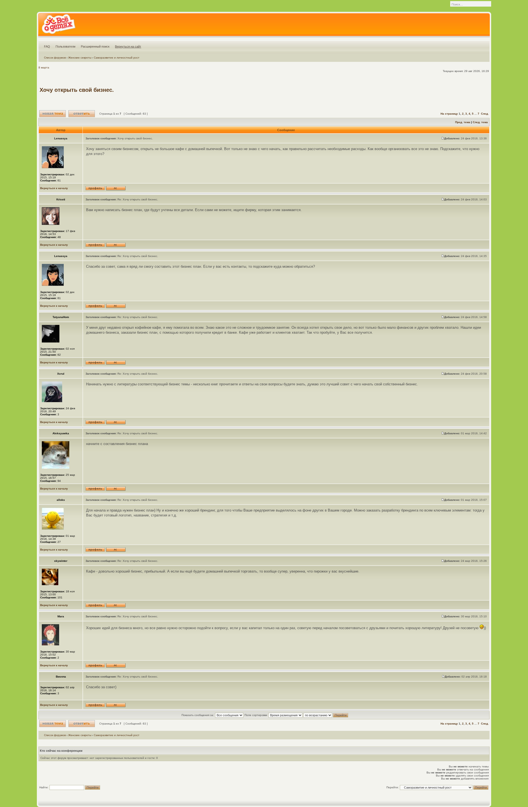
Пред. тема (462, 122)
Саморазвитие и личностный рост (116, 57)
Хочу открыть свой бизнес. (77, 90)
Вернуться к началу (54, 188)
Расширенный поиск (95, 46)
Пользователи (65, 46)
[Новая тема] (52, 113)
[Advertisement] (388, 90)
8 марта (43, 67)
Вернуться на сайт (128, 46)
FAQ (47, 46)
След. (485, 113)
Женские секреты (79, 57)
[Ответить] (81, 113)
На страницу (449, 113)
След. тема (480, 122)
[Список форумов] (58, 26)
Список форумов (55, 57)
